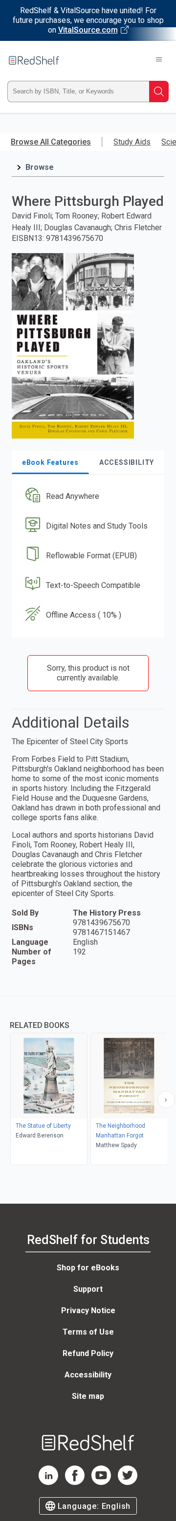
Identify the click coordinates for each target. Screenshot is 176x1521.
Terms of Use (88, 1332)
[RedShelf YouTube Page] (101, 1482)
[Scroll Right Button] (166, 1099)
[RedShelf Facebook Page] (75, 1482)
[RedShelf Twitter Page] (127, 1482)
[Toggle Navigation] (159, 60)
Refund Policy (88, 1353)
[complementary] (88, 1082)
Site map (88, 1396)
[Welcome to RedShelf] (34, 60)
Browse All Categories (51, 142)
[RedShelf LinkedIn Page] (48, 1482)
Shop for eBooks (88, 1267)
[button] (87, 497)
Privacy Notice (88, 1310)
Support (88, 1289)
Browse (39, 167)
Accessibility (88, 1374)
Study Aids (132, 142)
